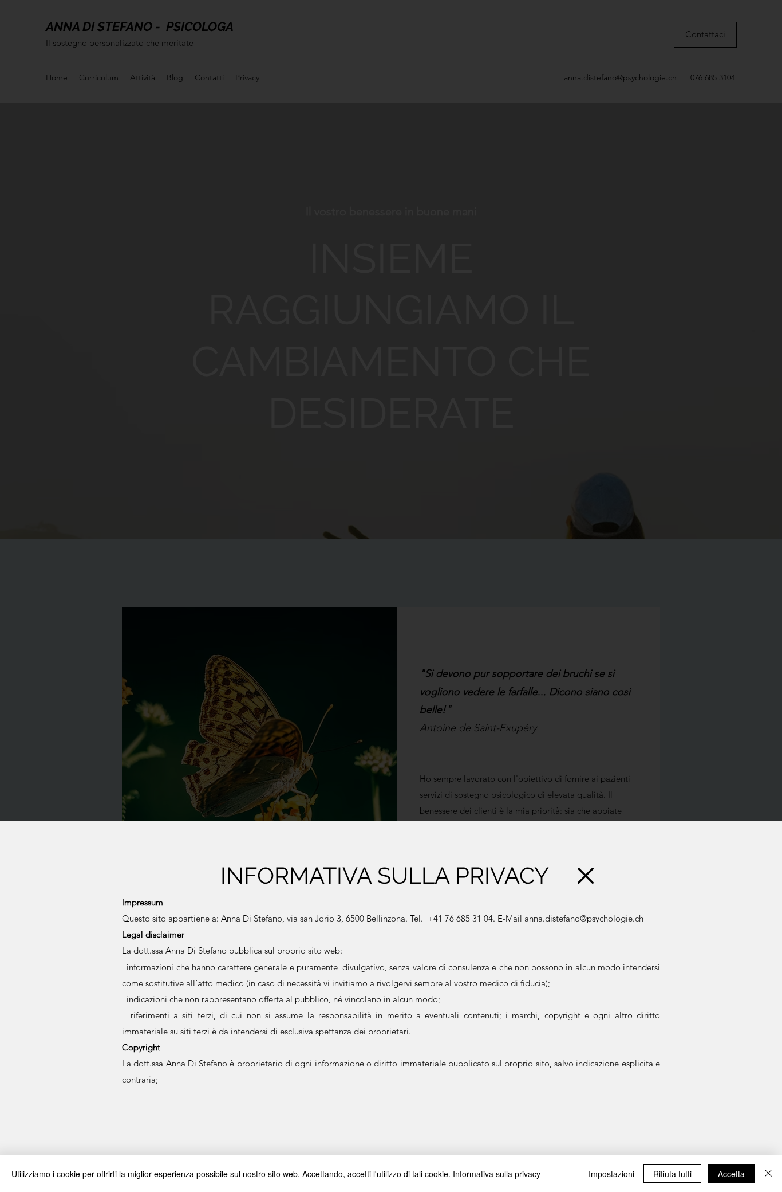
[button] (585, 876)
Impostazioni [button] (611, 1173)
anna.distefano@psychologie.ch (583, 918)
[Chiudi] (768, 1173)
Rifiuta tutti (672, 1173)
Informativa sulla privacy (496, 1173)
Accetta (731, 1173)
